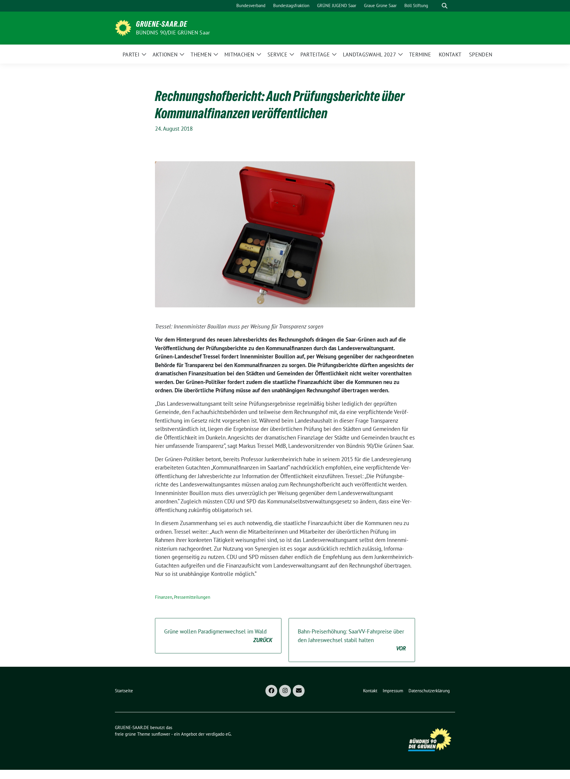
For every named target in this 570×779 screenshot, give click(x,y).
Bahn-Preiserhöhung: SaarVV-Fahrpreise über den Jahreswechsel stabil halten (352, 640)
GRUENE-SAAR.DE (161, 24)
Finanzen (163, 597)
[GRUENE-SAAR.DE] (123, 27)
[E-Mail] (299, 691)
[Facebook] (271, 691)
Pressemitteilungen (192, 597)
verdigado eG (218, 734)
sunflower (160, 734)
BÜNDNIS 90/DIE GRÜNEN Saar (173, 32)
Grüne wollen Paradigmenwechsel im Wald (218, 636)
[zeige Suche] (444, 6)
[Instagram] (285, 691)
